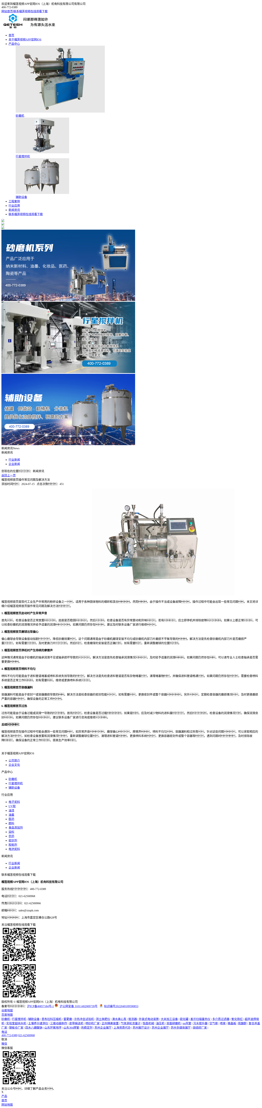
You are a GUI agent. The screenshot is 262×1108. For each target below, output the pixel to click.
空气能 (213, 1023)
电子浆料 (14, 801)
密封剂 (13, 840)
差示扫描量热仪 (200, 1019)
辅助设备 (14, 787)
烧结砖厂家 (200, 1027)
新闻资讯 (14, 209)
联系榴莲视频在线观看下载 (30, 11)
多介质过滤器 (220, 1019)
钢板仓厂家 (16, 1027)
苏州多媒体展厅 (181, 1027)
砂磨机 (13, 779)
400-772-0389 (9, 1035)
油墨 (11, 814)
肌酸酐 (242, 1023)
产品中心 (14, 43)
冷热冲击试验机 (84, 1019)
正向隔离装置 (110, 1023)
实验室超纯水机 (16, 1023)
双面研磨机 (173, 1023)
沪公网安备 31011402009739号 (78, 1006)
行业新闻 (14, 459)
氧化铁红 (237, 1019)
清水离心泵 (119, 1019)
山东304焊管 (71, 1027)
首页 (11, 35)
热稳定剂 (87, 1027)
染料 (11, 831)
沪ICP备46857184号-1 (40, 1006)
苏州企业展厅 (103, 1027)
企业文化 (14, 764)
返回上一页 (8, 475)
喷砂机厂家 (92, 1023)
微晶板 (232, 1023)
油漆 (11, 810)
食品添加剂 (16, 827)
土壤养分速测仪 (38, 1023)
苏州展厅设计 (141, 1027)
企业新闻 (14, 464)
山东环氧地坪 (52, 1027)
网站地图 (7, 1104)
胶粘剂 (13, 844)
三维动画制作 (58, 1023)
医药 (11, 819)
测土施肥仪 (103, 1019)
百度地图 (7, 1014)
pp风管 (187, 1023)
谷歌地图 (7, 1010)
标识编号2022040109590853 (121, 1006)
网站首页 (7, 11)
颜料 (11, 823)
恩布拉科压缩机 (51, 1019)
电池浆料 (14, 849)
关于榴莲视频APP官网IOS (25, 39)
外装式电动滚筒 (149, 1019)
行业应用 (14, 205)
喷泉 (223, 1023)
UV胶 (12, 806)
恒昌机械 (148, 1023)
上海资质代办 (122, 1027)
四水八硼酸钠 (33, 1027)
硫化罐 (184, 1019)
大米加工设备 (169, 1019)
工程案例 (14, 201)
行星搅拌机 (16, 783)
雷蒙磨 (67, 1019)
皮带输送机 (76, 1023)
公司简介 (14, 760)
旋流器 (132, 1019)
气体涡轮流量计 (131, 1023)
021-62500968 (26, 1035)
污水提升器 (200, 1023)
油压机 (160, 1023)
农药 (11, 836)
